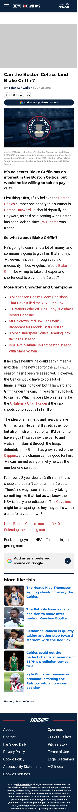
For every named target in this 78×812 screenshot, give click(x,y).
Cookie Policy (13, 759)
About (8, 729)
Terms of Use (58, 752)
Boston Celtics (25, 701)
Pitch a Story (58, 744)
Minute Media (23, 784)
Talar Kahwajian (20, 87)
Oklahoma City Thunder (28, 403)
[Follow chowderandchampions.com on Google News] (68, 561)
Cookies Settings (16, 774)
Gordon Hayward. (18, 210)
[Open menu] (6, 6)
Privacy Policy (14, 752)
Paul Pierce (49, 222)
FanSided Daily (15, 744)
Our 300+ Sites (59, 737)
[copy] (28, 95)
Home (8, 701)
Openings (55, 729)
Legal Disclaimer (61, 759)
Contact (9, 737)
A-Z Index (55, 766)
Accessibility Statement (22, 766)
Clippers (10, 455)
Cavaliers (63, 501)
